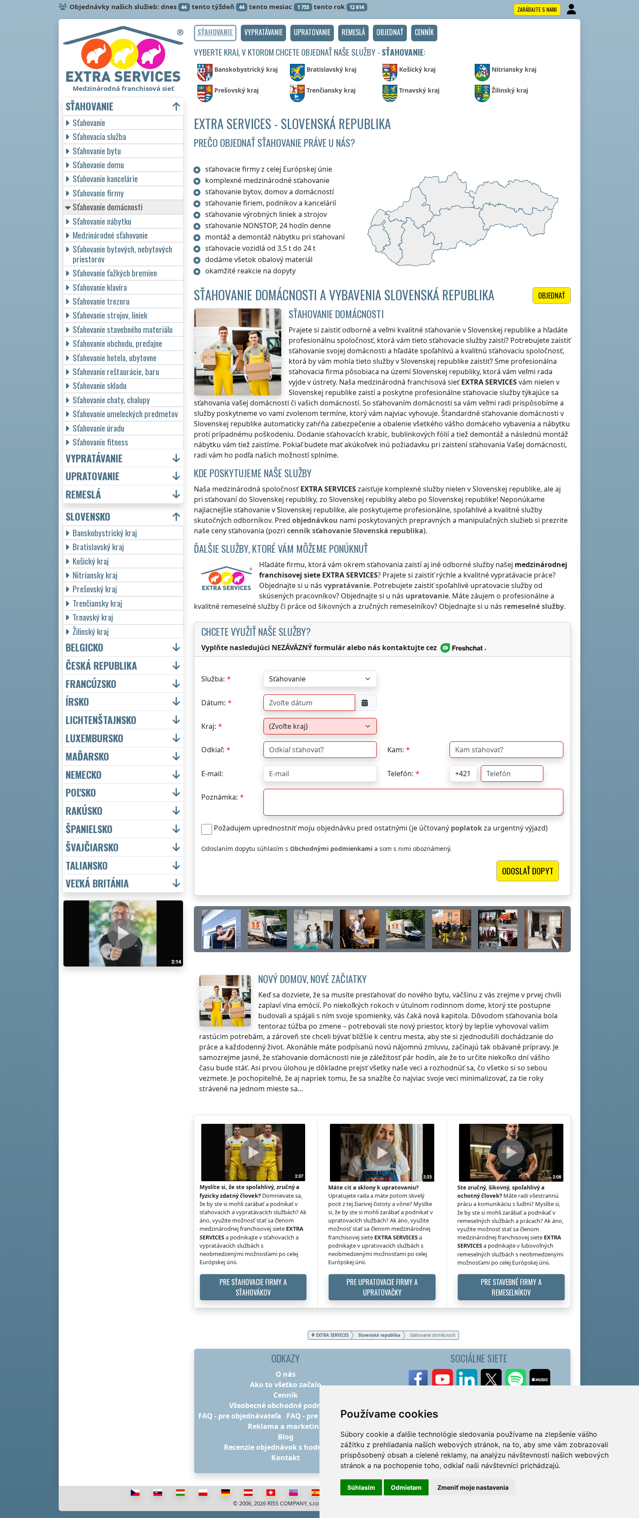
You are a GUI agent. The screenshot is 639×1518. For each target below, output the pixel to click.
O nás (286, 1374)
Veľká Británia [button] (97, 883)
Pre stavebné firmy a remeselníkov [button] (511, 1287)
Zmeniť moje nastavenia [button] (473, 1487)
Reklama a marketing (285, 1426)
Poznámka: (219, 797)
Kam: (395, 749)
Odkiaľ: (212, 749)
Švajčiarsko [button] (92, 847)
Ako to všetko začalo (285, 1384)
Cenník (285, 1395)
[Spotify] (515, 1379)
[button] (263, 33)
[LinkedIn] (466, 1379)
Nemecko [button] (84, 774)
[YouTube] (442, 1379)
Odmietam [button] (406, 1487)
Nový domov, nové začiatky (312, 978)
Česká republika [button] (101, 665)
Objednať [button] (551, 295)
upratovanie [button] (93, 476)
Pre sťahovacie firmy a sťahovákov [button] (253, 1287)
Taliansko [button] (87, 865)
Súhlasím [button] (361, 1487)
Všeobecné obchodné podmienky (286, 1405)
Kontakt (285, 1457)
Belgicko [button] (84, 647)
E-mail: (212, 773)
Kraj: (208, 726)
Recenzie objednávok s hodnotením (285, 1447)
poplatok (466, 828)
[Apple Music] (539, 1379)
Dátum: (213, 703)
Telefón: (400, 773)
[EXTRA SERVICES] (123, 54)
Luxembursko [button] (94, 738)
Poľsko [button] (81, 792)
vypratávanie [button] (94, 458)
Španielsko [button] (89, 829)
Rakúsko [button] (84, 810)
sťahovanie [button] (89, 106)
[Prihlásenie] (572, 9)
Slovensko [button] (88, 516)
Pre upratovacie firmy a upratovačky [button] (382, 1287)
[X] (491, 1379)
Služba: (213, 679)
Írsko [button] (77, 701)
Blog (285, 1437)
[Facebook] (418, 1379)
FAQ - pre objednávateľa (239, 1416)
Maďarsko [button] (87, 756)
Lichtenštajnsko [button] (101, 720)
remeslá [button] (83, 494)
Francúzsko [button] (91, 684)
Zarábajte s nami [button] (537, 9)
